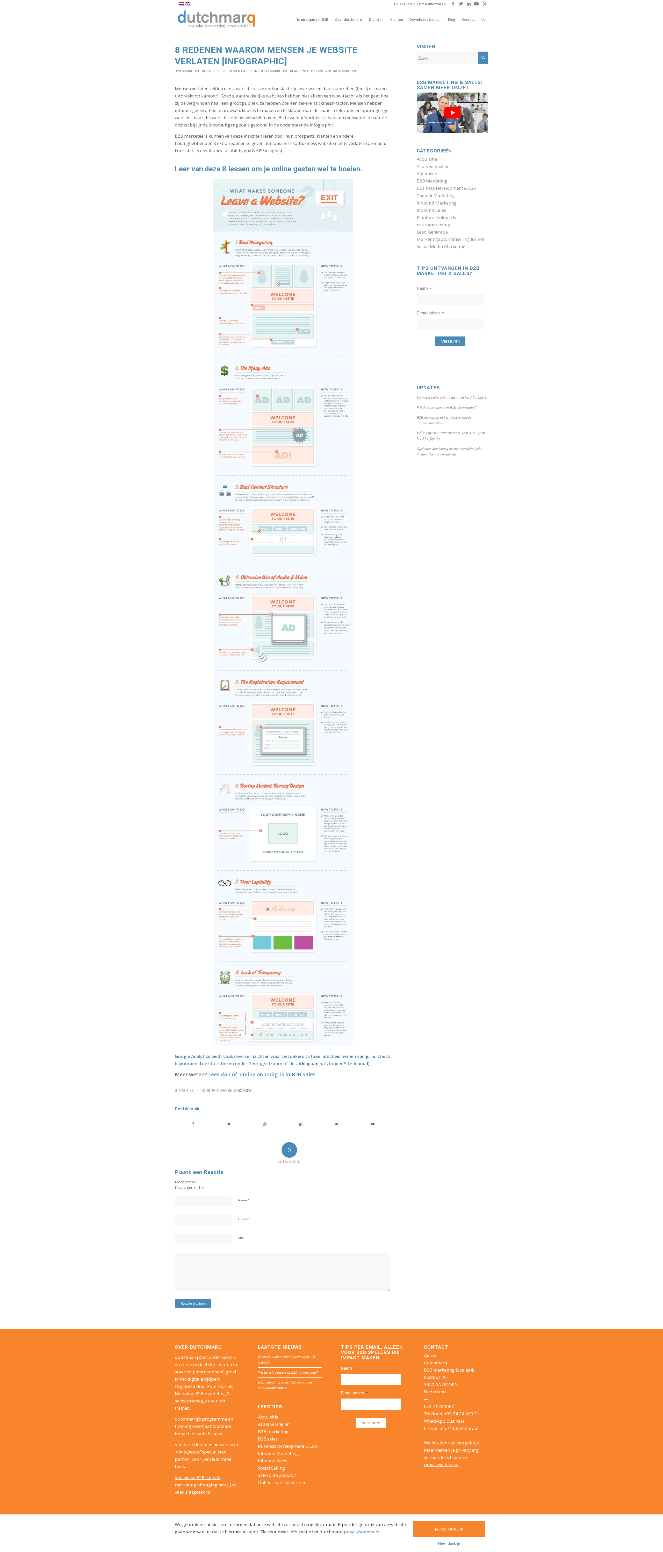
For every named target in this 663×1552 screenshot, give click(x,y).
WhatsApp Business (444, 1421)
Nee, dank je (449, 1543)
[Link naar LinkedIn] (468, 4)
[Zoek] (483, 19)
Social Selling (271, 1468)
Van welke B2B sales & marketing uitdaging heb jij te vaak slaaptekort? (205, 1484)
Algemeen (427, 174)
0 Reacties (184, 1090)
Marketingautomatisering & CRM (450, 239)
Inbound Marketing (271, 71)
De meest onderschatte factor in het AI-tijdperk (452, 397)
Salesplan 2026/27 (277, 1475)
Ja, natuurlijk (449, 1529)
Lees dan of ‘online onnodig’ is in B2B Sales (261, 1074)
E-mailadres (430, 312)
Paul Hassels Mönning (232, 1090)
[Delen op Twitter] (229, 1124)
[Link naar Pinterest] (484, 4)
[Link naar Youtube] (476, 4)
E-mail (244, 1219)
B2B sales (268, 1439)
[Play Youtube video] (452, 113)
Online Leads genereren (282, 1482)
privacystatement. (362, 1532)
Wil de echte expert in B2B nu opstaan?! (447, 407)
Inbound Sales (431, 210)
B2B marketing (273, 1432)
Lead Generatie (432, 232)
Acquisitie (427, 159)
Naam (243, 1200)
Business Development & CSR (227, 71)
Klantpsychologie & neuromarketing (323, 71)
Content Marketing (436, 196)
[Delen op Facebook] (193, 1124)
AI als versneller (433, 166)
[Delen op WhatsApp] (265, 1124)
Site (241, 1238)
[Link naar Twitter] (461, 4)
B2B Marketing (187, 71)
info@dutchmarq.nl (432, 4)
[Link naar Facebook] (453, 4)
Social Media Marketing (441, 246)
